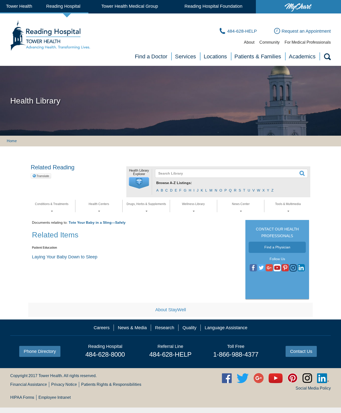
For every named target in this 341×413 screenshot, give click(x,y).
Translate (42, 176)
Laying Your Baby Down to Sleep (64, 256)
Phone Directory (40, 351)
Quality (189, 327)
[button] (139, 183)
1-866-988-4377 (235, 354)
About (249, 42)
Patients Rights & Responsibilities (111, 384)
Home (12, 141)
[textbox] (228, 173)
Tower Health (19, 6)
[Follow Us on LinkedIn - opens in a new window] (301, 268)
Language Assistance (226, 327)
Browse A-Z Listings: (174, 183)
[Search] (327, 57)
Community (269, 42)
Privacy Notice (64, 384)
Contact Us (301, 351)
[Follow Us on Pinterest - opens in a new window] (285, 268)
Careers (102, 327)
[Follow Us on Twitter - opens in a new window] (261, 268)
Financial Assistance (28, 384)
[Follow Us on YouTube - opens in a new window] (269, 268)
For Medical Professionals (308, 42)
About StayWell (170, 309)
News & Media (132, 327)
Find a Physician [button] (277, 247)
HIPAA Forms (22, 397)
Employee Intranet (54, 397)
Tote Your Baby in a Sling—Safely (97, 222)
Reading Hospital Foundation (213, 6)
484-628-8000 (105, 354)
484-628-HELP (170, 354)
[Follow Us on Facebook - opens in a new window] (253, 268)
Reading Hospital (63, 6)
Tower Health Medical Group (129, 6)
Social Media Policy (313, 388)
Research (164, 327)
